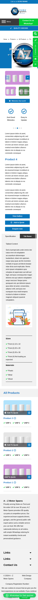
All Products (22, 39)
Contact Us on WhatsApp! (28, 22)
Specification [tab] (10, 236)
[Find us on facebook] (35, 59)
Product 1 (8, 482)
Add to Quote (18, 222)
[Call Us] (35, 40)
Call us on (19, 1)
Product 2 (8, 450)
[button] (28, 77)
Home (5, 39)
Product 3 (8, 418)
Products (13, 39)
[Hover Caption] (17, 78)
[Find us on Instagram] (35, 64)
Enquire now (17, 229)
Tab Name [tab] (28, 236)
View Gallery (17, 216)
